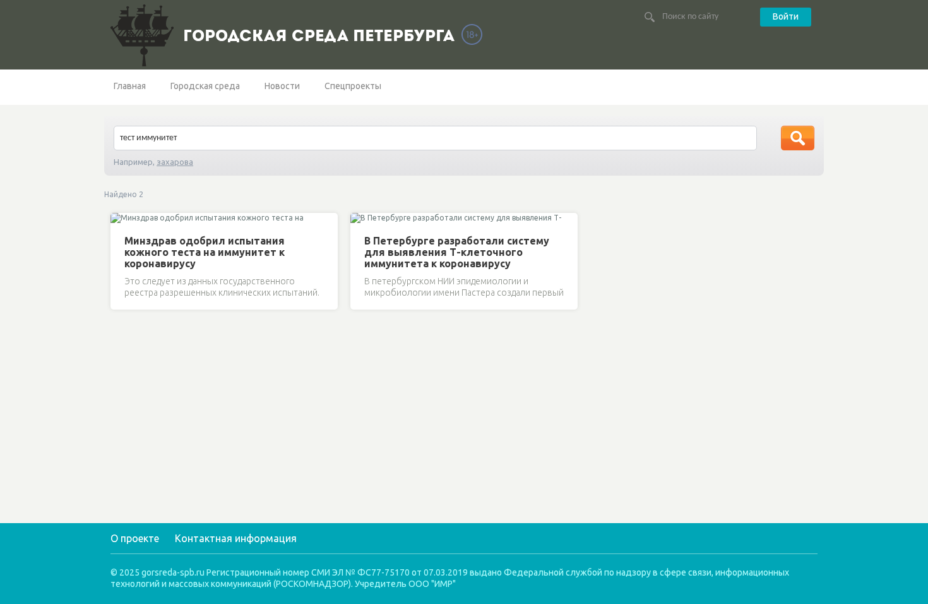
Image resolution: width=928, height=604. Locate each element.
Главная (130, 86)
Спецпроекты (352, 86)
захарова (175, 161)
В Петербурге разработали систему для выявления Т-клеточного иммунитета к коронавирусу (456, 252)
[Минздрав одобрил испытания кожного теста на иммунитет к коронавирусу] (121, 219)
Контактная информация (236, 538)
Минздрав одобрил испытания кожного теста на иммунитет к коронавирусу (204, 252)
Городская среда (205, 86)
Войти (786, 16)
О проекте (134, 538)
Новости (282, 86)
